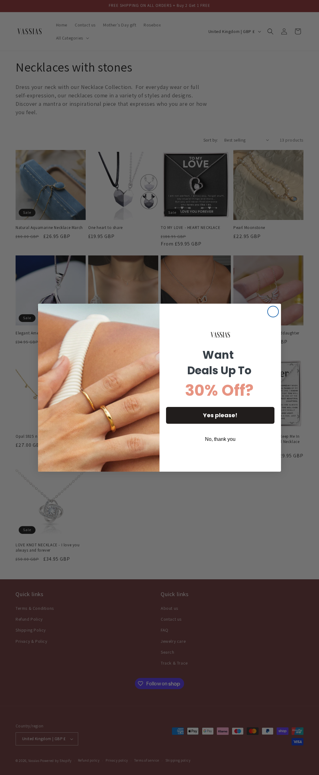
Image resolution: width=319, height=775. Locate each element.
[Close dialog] (273, 311)
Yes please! (220, 415)
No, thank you (220, 439)
